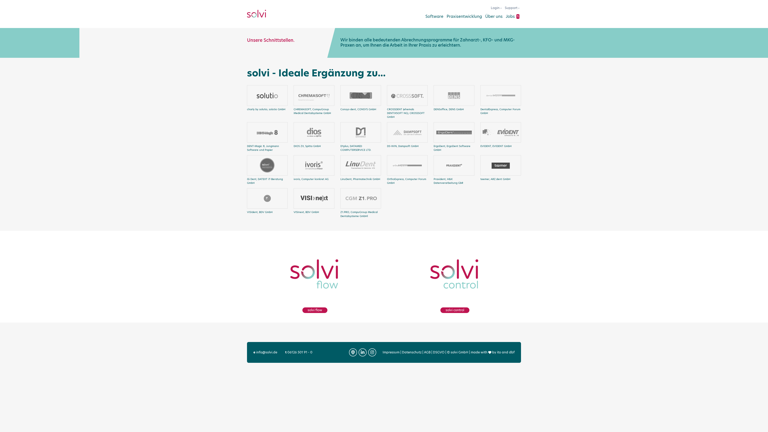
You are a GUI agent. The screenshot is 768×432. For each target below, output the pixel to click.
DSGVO (439, 352)
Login (495, 8)
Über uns (494, 16)
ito (499, 352)
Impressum (391, 352)
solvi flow (315, 310)
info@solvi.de (265, 352)
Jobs (512, 16)
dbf (512, 352)
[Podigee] (353, 352)
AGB (427, 352)
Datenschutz (412, 352)
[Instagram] (372, 352)
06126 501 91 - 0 (298, 352)
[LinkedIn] (363, 352)
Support (511, 8)
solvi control (455, 310)
